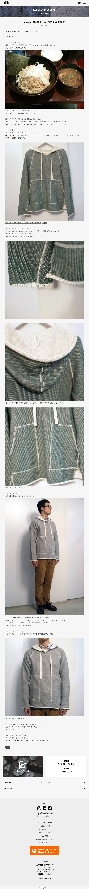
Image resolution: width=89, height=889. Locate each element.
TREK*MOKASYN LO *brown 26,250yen (18, 625)
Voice (7, 747)
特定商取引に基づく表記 (44, 839)
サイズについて (44, 826)
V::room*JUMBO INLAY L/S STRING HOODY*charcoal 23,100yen (27, 617)
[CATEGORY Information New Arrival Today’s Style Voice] (23, 782)
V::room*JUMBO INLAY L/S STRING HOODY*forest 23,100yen (26, 223)
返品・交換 (44, 836)
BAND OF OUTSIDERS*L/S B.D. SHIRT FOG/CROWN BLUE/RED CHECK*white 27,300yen (35, 620)
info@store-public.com (47, 869)
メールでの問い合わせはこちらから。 (18, 738)
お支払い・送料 (44, 833)
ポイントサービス (44, 829)
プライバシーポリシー (44, 843)
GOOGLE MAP (44, 879)
